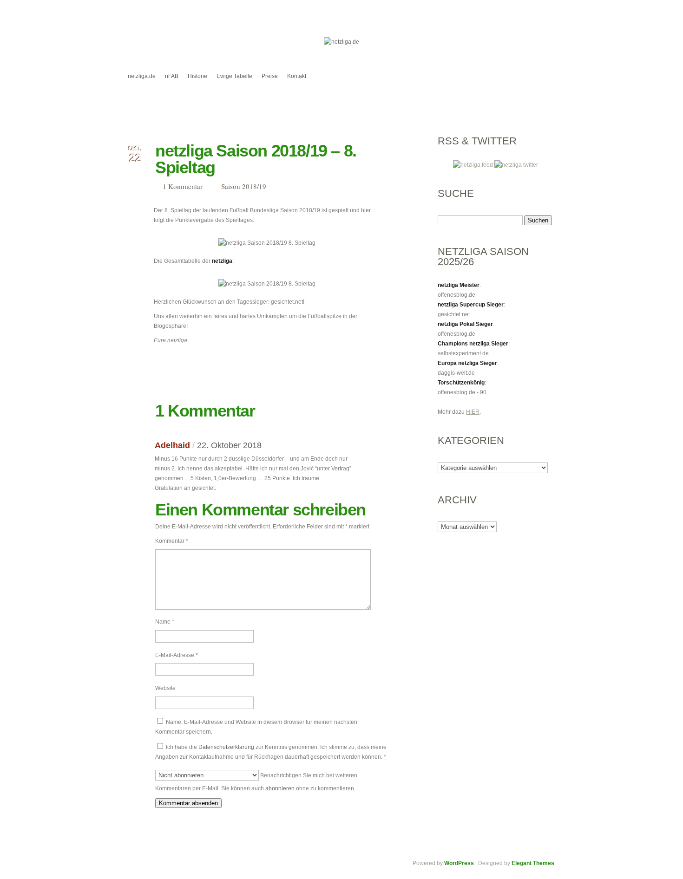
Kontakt (296, 76)
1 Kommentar (183, 186)
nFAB (171, 76)
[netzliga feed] (473, 165)
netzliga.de (142, 76)
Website (165, 688)
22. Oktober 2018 (229, 445)
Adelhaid (172, 445)
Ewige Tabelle (234, 76)
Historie (197, 76)
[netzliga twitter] (516, 165)
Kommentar (171, 541)
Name (164, 622)
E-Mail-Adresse (176, 655)
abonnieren (280, 788)
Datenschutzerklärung (226, 747)
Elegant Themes (533, 863)
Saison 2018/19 (243, 186)
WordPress (459, 863)
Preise (270, 76)
